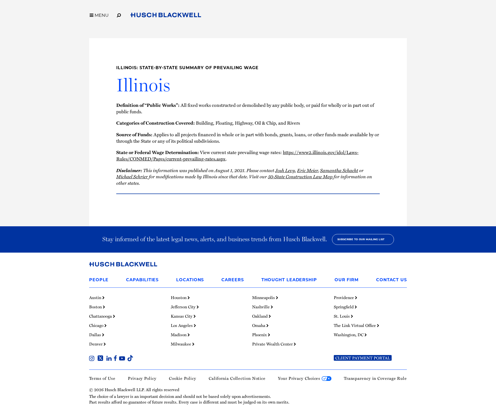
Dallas (95, 334)
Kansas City (182, 316)
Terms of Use (102, 378)
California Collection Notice (237, 378)
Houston (179, 297)
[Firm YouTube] (123, 359)
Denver (96, 344)
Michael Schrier (132, 176)
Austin (95, 297)
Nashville (261, 307)
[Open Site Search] (119, 14)
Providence (344, 297)
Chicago (96, 325)
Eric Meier (307, 170)
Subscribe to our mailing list (361, 239)
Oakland (260, 316)
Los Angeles (182, 325)
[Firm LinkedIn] (110, 359)
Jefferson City (184, 307)
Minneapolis (264, 297)
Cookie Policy (182, 378)
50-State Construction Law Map (300, 176)
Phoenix (260, 334)
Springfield (344, 307)
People (99, 279)
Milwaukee (181, 344)
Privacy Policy (142, 378)
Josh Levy (285, 170)
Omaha (259, 325)
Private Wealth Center (273, 344)
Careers (232, 279)
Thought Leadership (289, 279)
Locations (190, 279)
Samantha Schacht (339, 170)
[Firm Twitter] (101, 359)
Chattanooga (101, 316)
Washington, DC (349, 334)
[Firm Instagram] (92, 359)
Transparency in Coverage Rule (375, 378)
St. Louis (342, 316)
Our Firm (347, 279)
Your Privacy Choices (300, 378)
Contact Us (391, 279)
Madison (179, 334)
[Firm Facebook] (116, 359)
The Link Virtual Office (355, 325)
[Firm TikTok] (130, 359)
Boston (96, 307)
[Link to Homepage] (165, 16)
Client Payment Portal (362, 358)
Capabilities (142, 279)
